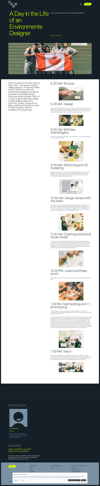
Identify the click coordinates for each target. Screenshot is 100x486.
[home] (12, 4)
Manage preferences (76, 471)
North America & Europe (56, 465)
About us (31, 469)
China (52, 467)
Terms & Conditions (76, 469)
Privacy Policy (22, 480)
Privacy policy (74, 467)
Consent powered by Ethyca (81, 482)
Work (30, 467)
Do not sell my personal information (79, 465)
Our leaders (31, 471)
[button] (80, 4)
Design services (32, 465)
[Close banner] (86, 473)
